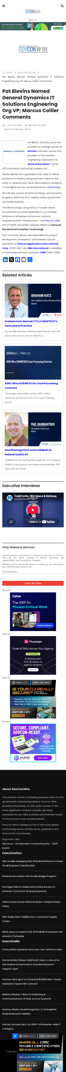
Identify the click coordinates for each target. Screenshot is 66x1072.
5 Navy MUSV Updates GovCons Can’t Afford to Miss (32, 949)
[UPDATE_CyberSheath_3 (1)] (39, 1052)
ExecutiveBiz (11, 941)
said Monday (53, 187)
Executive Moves (26, 72)
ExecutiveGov (12, 853)
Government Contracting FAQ (32, 843)
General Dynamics (38, 164)
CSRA (43, 252)
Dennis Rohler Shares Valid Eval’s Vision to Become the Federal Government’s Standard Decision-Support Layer (30, 964)
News (28, 129)
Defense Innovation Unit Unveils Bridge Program (29, 876)
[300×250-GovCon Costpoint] (33, 611)
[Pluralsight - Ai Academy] (33, 655)
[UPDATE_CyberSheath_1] (33, 699)
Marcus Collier (52, 220)
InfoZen (32, 151)
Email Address (10, 571)
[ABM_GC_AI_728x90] (33, 26)
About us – (8, 843)
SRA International (38, 248)
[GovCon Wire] (32, 11)
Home (8, 72)
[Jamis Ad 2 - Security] (33, 743)
